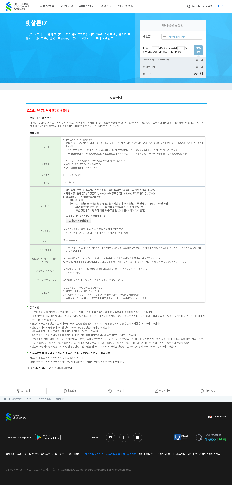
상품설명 (116, 98)
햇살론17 (60, 399)
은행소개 (10, 454)
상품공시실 (58, 454)
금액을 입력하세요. (177, 36)
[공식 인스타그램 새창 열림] (137, 437)
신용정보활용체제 (115, 454)
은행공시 (22, 454)
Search (193, 6)
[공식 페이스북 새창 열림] (124, 437)
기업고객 (67, 6)
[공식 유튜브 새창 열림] (110, 437)
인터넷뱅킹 (126, 6)
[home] (3, 399)
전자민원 (131, 454)
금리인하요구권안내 (78, 220)
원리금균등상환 (173, 26)
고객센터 (106, 6)
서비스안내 (86, 6)
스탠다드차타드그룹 (209, 454)
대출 (29, 399)
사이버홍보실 (146, 454)
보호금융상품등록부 (39, 454)
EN (220, 6)
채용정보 (180, 454)
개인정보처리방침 (94, 454)
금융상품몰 (47, 6)
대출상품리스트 (44, 399)
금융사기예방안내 (164, 454)
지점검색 (207, 6)
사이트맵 (192, 454)
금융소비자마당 (74, 454)
